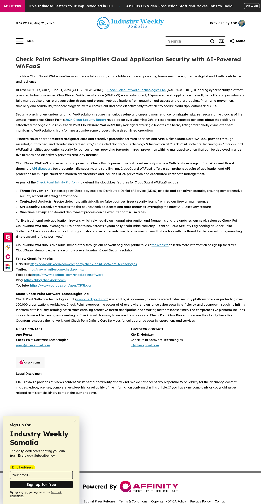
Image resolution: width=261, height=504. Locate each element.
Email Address (22, 467)
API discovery (42, 168)
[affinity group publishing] (8, 257)
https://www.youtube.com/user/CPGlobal (61, 285)
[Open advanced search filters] (221, 41)
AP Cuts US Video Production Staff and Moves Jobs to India (179, 6)
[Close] (74, 421)
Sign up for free (41, 484)
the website (160, 245)
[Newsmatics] (8, 266)
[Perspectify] (8, 247)
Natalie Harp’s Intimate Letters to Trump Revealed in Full (62, 6)
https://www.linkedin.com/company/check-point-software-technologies (83, 264)
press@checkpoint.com (33, 345)
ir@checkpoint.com (145, 345)
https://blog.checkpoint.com (45, 280)
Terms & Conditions (133, 501)
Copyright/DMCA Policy (168, 501)
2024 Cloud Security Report (85, 120)
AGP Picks (12, 6)
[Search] (212, 41)
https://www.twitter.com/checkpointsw (56, 269)
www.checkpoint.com (91, 299)
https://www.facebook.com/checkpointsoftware (67, 275)
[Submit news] (8, 237)
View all (252, 6)
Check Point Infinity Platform (57, 182)
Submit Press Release (99, 501)
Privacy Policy (200, 501)
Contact (221, 501)
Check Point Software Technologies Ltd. (136, 90)
